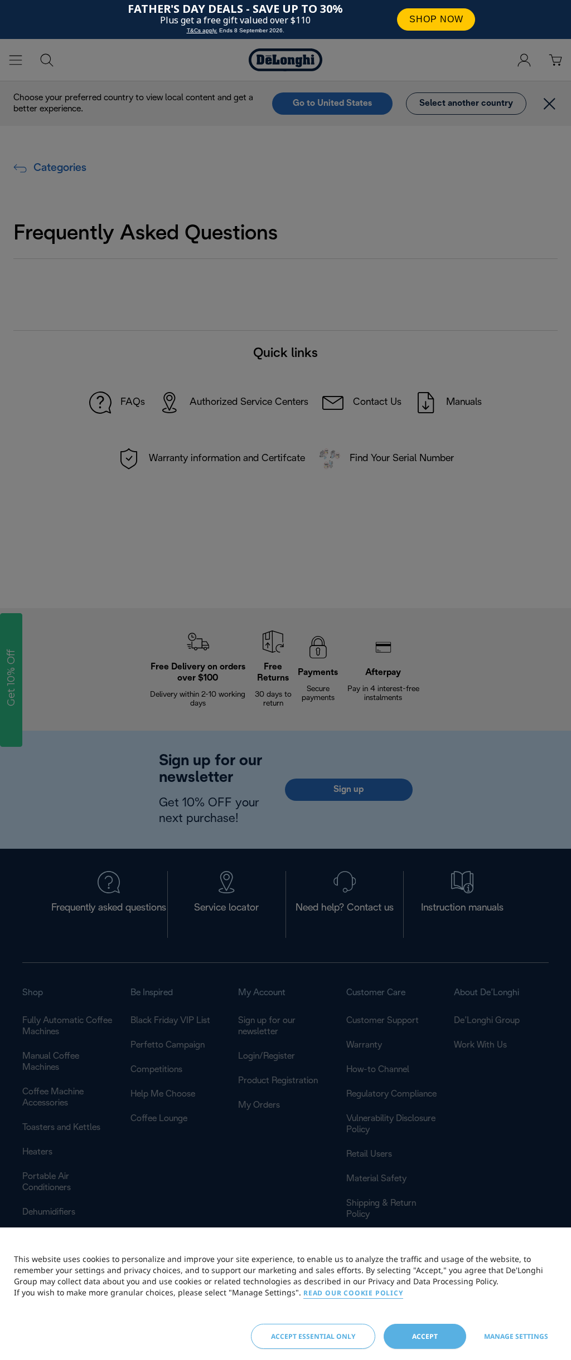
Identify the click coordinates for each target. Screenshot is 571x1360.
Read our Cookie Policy (353, 1293)
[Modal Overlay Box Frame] (285, 19)
